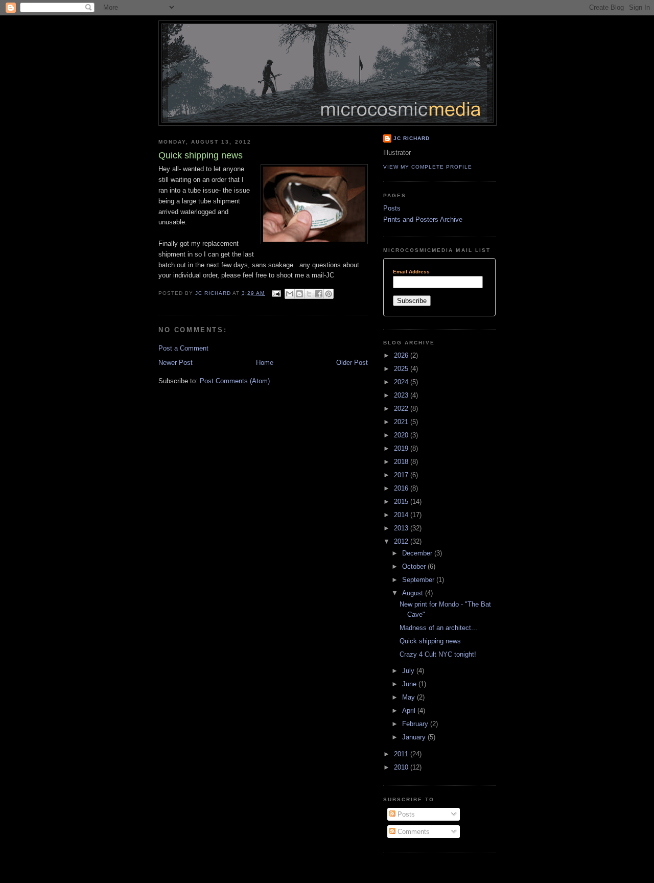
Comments (412, 831)
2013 (402, 528)
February (416, 724)
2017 (402, 475)
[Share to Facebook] (319, 294)
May (409, 697)
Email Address (411, 271)
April (409, 710)
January (415, 737)
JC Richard (411, 138)
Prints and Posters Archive (422, 219)
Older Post (352, 362)
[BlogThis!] (299, 294)
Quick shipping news (430, 641)
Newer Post (175, 362)
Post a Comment (183, 348)
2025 (402, 369)
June (410, 684)
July (409, 671)
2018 (402, 462)
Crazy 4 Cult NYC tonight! (438, 654)
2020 (402, 435)
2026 (402, 355)
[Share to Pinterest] (328, 294)
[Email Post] (276, 293)
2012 (402, 541)
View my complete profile (427, 167)
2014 (402, 515)
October (415, 566)
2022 (402, 408)
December (418, 553)
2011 (402, 754)
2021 (402, 422)
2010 (402, 767)
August (413, 593)
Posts (392, 208)
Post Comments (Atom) (235, 381)
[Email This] (290, 294)
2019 (402, 448)
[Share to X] (309, 294)
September (419, 580)
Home (264, 362)
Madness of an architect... (438, 628)
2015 (402, 501)
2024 (402, 382)
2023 (402, 395)
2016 (402, 488)
